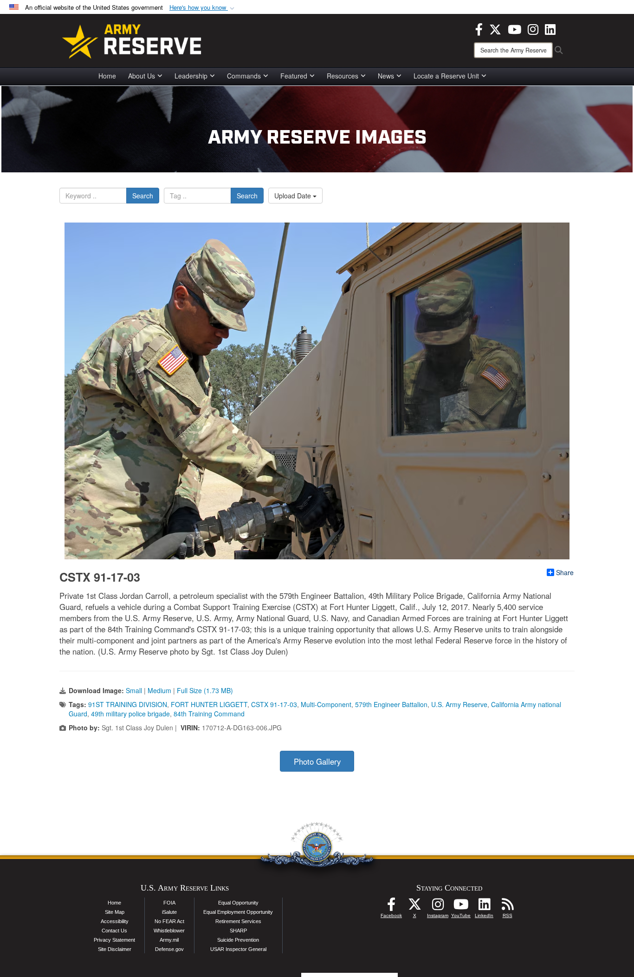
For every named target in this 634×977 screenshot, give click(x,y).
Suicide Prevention (238, 940)
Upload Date (293, 195)
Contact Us (114, 930)
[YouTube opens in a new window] (514, 28)
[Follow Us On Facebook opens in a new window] (391, 907)
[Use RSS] (507, 907)
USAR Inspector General (238, 949)
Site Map (114, 912)
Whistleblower (169, 930)
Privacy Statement (114, 940)
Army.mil (169, 940)
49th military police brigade (130, 713)
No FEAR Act (169, 921)
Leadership (191, 75)
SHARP (238, 930)
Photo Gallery (317, 761)
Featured (293, 75)
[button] (202, 8)
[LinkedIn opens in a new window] (550, 28)
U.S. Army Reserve (459, 704)
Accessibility (115, 921)
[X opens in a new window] (495, 28)
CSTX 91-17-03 (274, 704)
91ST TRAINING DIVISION (127, 704)
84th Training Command (209, 713)
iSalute (169, 912)
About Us (141, 75)
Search (142, 195)
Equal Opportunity (238, 902)
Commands (244, 75)
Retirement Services (238, 921)
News (386, 75)
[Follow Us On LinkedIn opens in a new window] (484, 907)
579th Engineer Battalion (391, 704)
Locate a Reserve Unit (446, 75)
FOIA (169, 902)
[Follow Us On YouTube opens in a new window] (460, 907)
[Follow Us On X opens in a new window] (414, 907)
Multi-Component (326, 704)
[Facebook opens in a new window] (479, 28)
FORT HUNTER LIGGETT (209, 704)
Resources (342, 75)
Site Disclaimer (114, 949)
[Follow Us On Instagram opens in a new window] (437, 907)
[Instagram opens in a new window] (533, 28)
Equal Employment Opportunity (238, 912)
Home (107, 75)
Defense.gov (169, 949)
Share (565, 572)
